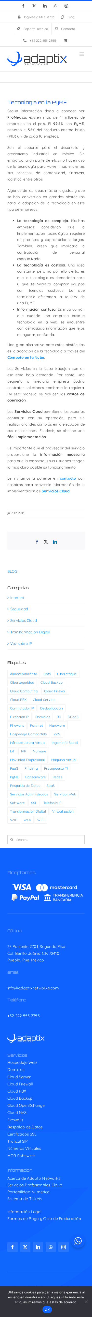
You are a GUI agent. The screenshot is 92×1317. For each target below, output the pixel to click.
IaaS (56, 734)
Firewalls (17, 725)
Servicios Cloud (23, 620)
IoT (12, 751)
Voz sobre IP (21, 643)
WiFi (40, 820)
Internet (17, 597)
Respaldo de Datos (25, 785)
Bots (47, 674)
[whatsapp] (51, 1247)
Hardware (57, 725)
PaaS (14, 768)
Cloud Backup (51, 682)
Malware (39, 751)
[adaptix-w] (25, 1035)
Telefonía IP (52, 803)
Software (17, 803)
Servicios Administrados (29, 794)
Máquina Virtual (63, 760)
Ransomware (35, 777)
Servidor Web (65, 794)
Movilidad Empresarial (27, 760)
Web (27, 820)
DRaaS (73, 717)
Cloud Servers (44, 699)
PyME (14, 777)
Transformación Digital (30, 632)
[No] (85, 1301)
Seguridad (19, 609)
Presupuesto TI (56, 768)
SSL (34, 803)
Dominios (42, 717)
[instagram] (63, 1247)
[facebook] (12, 1247)
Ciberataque (67, 674)
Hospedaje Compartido (28, 734)
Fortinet (36, 725)
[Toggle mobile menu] (82, 54)
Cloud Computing (24, 691)
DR (58, 717)
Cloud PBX (18, 699)
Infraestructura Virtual (27, 742)
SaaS (51, 785)
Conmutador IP (22, 708)
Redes (57, 777)
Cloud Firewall (55, 691)
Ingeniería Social (65, 742)
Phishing (31, 768)
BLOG (12, 571)
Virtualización (63, 811)
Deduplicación (51, 708)
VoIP (13, 820)
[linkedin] (38, 1247)
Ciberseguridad (22, 682)
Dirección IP (19, 717)
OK (47, 1310)
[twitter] (25, 1247)
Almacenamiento (23, 674)
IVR (23, 751)
